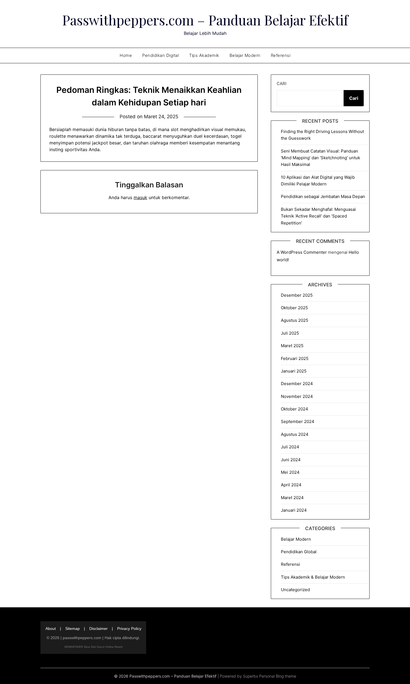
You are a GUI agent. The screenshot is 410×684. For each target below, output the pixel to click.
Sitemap (72, 628)
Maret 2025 (292, 345)
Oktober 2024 (294, 409)
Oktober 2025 (294, 307)
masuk (140, 197)
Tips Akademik (204, 55)
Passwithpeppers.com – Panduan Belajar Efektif (205, 20)
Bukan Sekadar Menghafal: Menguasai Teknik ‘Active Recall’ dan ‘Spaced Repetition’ (318, 216)
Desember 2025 (297, 295)
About (50, 628)
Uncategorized (295, 589)
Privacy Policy (129, 628)
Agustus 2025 (294, 320)
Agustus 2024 (294, 434)
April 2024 (291, 484)
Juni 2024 (291, 459)
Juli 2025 (290, 333)
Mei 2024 (290, 472)
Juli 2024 (290, 446)
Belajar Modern (245, 55)
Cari (281, 83)
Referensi (281, 55)
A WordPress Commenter (302, 252)
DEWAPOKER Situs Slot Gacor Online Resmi (93, 646)
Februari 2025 (294, 358)
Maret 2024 (292, 497)
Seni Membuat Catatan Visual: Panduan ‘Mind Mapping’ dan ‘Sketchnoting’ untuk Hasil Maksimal (320, 157)
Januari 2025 (294, 371)
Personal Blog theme (277, 676)
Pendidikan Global (299, 551)
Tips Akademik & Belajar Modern (313, 577)
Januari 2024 (294, 510)
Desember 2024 (297, 383)
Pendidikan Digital (160, 55)
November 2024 (297, 396)
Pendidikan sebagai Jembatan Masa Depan (323, 196)
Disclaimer (98, 628)
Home (126, 55)
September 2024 (297, 421)
